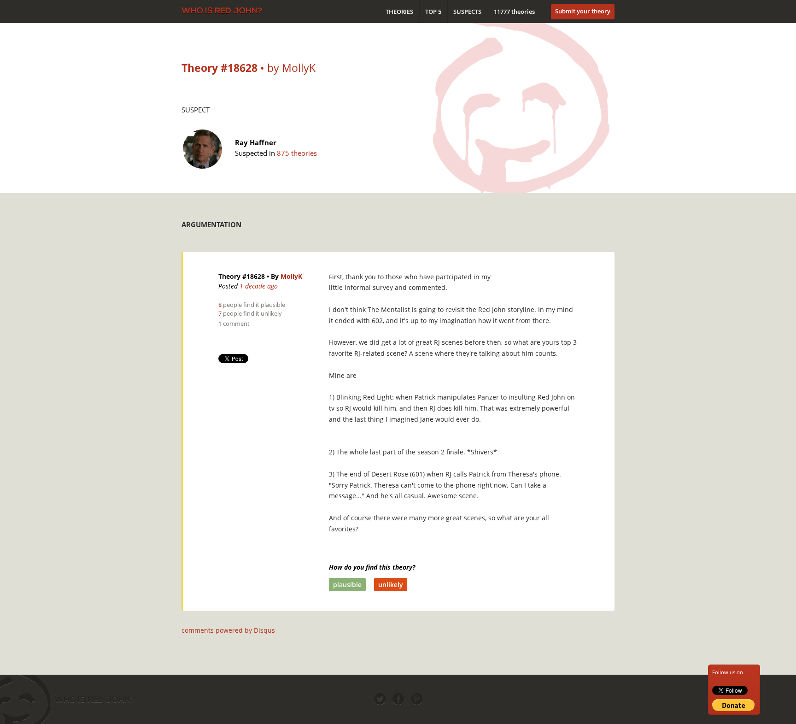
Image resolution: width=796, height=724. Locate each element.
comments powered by (228, 630)
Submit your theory (582, 11)
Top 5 (433, 11)
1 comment (234, 323)
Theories (399, 11)
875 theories (297, 153)
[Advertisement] (447, 222)
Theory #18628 (241, 276)
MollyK (291, 276)
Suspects (467, 11)
